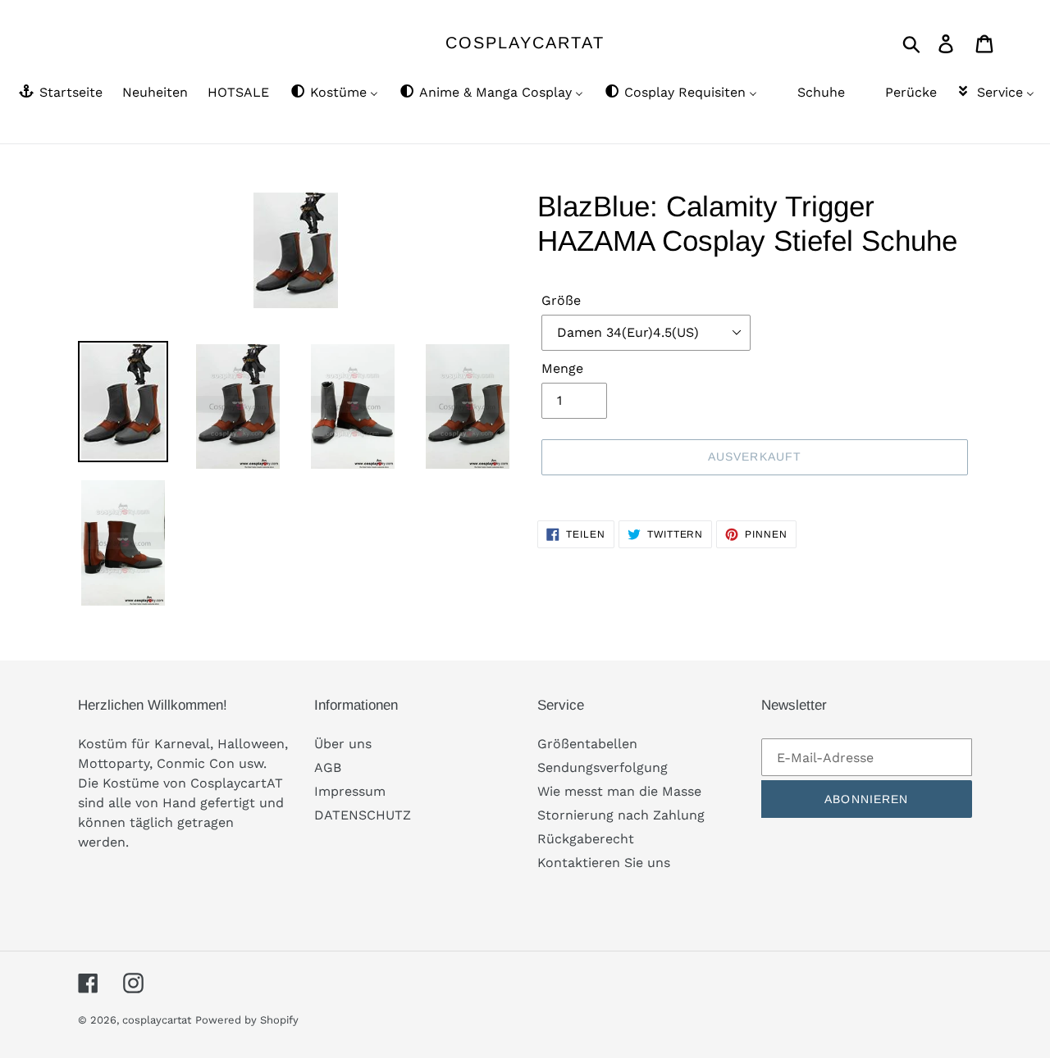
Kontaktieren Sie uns (603, 862)
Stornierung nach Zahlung (621, 815)
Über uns (343, 743)
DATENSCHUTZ (362, 815)
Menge (562, 368)
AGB (327, 767)
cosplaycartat (525, 43)
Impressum (350, 791)
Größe (561, 300)
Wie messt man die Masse (619, 791)
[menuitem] (59, 93)
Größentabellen (587, 743)
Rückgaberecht (585, 839)
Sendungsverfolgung (602, 767)
